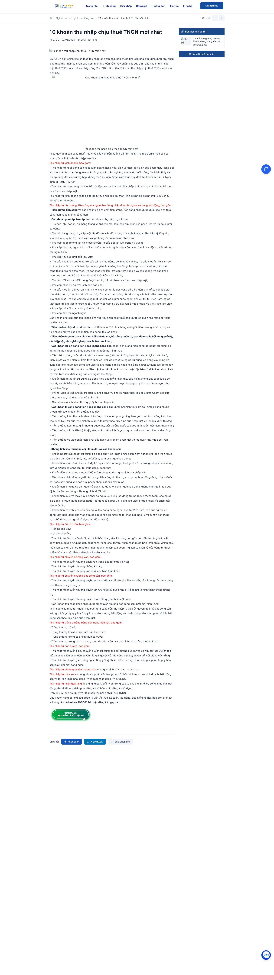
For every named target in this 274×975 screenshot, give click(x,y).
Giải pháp (126, 6)
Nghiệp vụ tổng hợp (83, 18)
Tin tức (174, 6)
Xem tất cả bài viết (203, 54)
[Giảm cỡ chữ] (215, 18)
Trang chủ (92, 6)
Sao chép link (122, 741)
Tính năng (109, 6)
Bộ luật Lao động (82, 275)
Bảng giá (141, 6)
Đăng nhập (212, 5)
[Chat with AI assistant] (266, 169)
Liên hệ (187, 6)
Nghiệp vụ (62, 18)
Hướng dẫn (158, 6)
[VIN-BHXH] (63, 6)
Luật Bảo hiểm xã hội (109, 275)
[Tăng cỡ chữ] (222, 18)
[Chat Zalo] (266, 955)
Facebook (73, 741)
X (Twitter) (97, 741)
